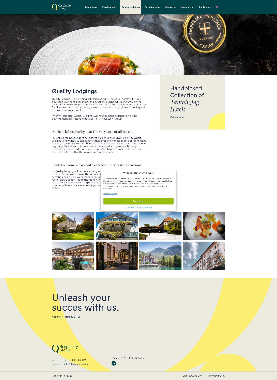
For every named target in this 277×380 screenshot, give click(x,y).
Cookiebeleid (130, 207)
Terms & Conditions (192, 375)
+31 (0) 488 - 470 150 (75, 360)
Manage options (110, 194)
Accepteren (138, 201)
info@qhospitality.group (76, 364)
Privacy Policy (217, 375)
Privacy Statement (144, 207)
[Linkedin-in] (114, 363)
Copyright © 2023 (62, 375)
